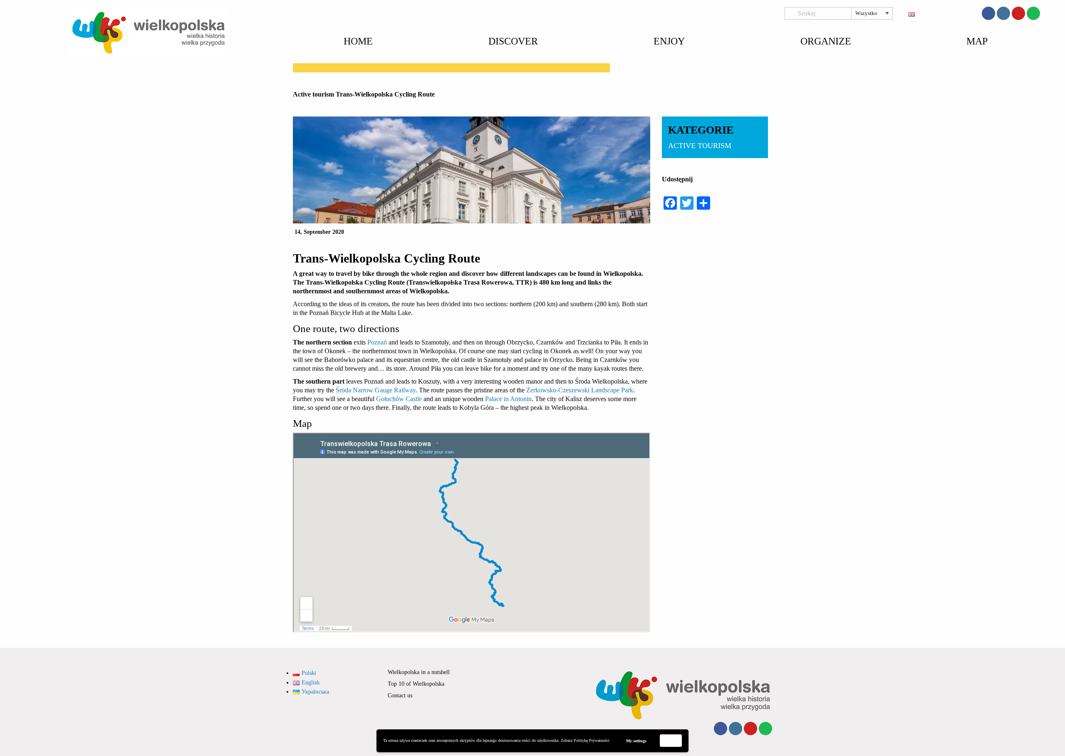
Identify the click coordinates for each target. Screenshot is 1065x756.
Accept (671, 740)
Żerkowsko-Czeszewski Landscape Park (579, 390)
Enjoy (669, 41)
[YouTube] (1018, 13)
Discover (513, 41)
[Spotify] (1033, 13)
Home (358, 41)
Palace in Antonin (508, 398)
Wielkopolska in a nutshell (419, 672)
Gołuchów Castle (399, 398)
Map (977, 41)
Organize (825, 41)
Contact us (400, 695)
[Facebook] (988, 13)
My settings (636, 741)
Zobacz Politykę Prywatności (585, 740)
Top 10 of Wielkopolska (416, 684)
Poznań (378, 342)
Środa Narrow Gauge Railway (376, 390)
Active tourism (313, 94)
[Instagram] (1003, 13)
